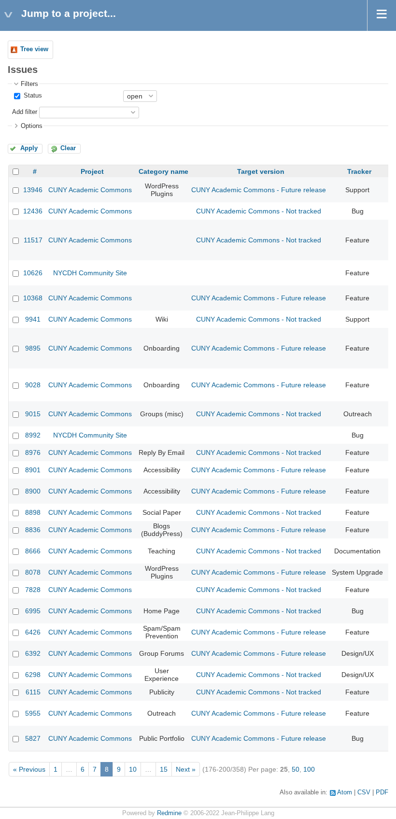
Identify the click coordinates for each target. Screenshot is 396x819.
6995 (33, 611)
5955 (33, 713)
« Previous (29, 769)
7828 (33, 589)
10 (133, 769)
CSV (363, 792)
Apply (29, 148)
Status (32, 95)
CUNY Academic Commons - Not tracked (258, 211)
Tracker (359, 171)
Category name (163, 171)
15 (164, 769)
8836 (33, 530)
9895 (33, 348)
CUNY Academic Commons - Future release (258, 190)
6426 (33, 632)
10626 (32, 273)
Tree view (34, 49)
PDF (382, 792)
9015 (33, 414)
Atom (344, 792)
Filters (29, 84)
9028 (33, 385)
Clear (68, 148)
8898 (33, 512)
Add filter (24, 112)
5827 (33, 738)
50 (295, 769)
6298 (33, 674)
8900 (33, 491)
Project (92, 171)
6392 (33, 653)
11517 (33, 240)
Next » (186, 769)
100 (309, 769)
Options (31, 126)
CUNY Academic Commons (90, 190)
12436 (32, 211)
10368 (32, 298)
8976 (33, 452)
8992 (33, 435)
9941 (33, 319)
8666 (33, 551)
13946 (32, 190)
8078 (33, 572)
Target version (260, 171)
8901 (33, 470)
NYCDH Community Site (90, 273)
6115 (33, 692)
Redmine (169, 813)
